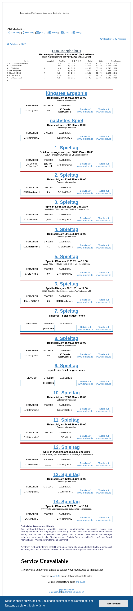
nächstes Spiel (66, 120)
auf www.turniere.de (103, 110)
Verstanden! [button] (114, 603)
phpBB (55, 576)
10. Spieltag (66, 392)
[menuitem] (120, 39)
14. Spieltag (66, 501)
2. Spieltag (66, 175)
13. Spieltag (66, 474)
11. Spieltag (66, 420)
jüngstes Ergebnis (66, 93)
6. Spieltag (66, 283)
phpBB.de (80, 582)
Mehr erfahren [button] (37, 605)
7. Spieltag (66, 311)
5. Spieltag (66, 256)
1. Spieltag (66, 147)
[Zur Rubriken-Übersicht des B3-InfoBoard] (13, 12)
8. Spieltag (66, 338)
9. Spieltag (66, 365)
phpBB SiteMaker (66, 590)
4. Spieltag (66, 229)
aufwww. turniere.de (85, 110)
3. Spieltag (66, 202)
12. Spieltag (66, 447)
